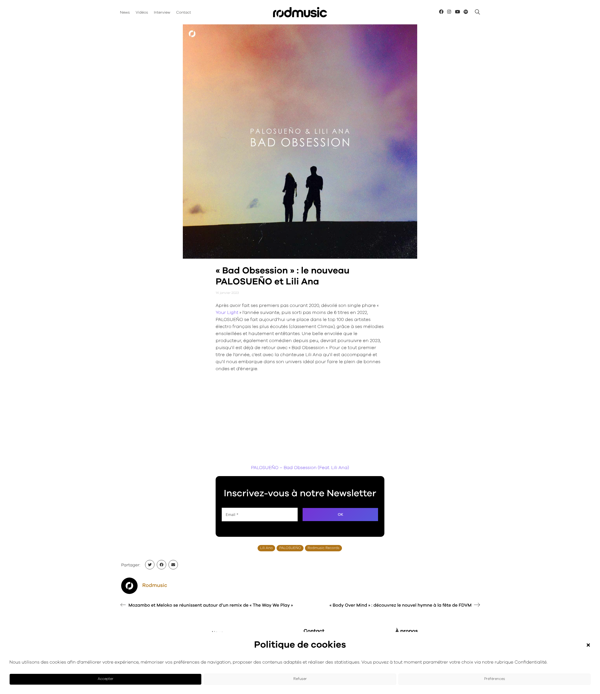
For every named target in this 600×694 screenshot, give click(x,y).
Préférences (494, 679)
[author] (129, 586)
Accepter (105, 679)
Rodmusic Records (323, 548)
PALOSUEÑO (290, 548)
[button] (588, 645)
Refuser (300, 679)
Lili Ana (266, 548)
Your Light (227, 312)
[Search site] (477, 12)
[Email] (173, 564)
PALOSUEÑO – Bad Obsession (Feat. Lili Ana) (300, 468)
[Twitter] (149, 564)
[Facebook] (161, 564)
